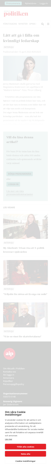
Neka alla (25, 454)
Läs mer (8, 439)
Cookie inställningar (25, 461)
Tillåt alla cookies (25, 446)
